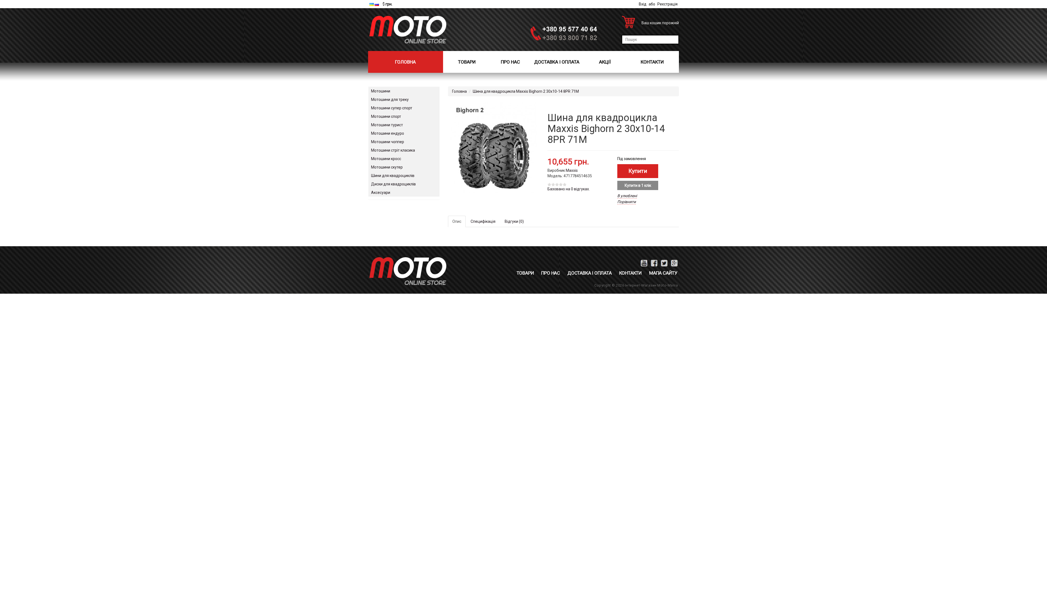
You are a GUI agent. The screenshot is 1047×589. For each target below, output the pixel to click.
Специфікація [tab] (483, 221)
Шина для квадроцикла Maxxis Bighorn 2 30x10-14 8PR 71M (526, 91)
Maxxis (572, 170)
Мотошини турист (387, 125)
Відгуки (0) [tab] (514, 221)
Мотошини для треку (390, 99)
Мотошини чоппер (387, 142)
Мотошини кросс (386, 159)
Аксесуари (380, 192)
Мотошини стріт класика (393, 150)
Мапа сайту (663, 273)
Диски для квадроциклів (393, 184)
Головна (405, 62)
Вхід (642, 4)
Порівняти (626, 202)
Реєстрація (667, 4)
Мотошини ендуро (387, 133)
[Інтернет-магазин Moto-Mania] (407, 29)
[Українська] (371, 4)
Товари (467, 62)
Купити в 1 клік (638, 185)
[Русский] (377, 4)
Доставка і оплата (556, 62)
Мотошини (380, 91)
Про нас (510, 62)
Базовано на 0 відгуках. (568, 189)
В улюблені (627, 196)
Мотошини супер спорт (391, 108)
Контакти (652, 62)
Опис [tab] (456, 221)
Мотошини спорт (386, 116)
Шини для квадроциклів (392, 175)
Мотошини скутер (387, 167)
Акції (605, 62)
